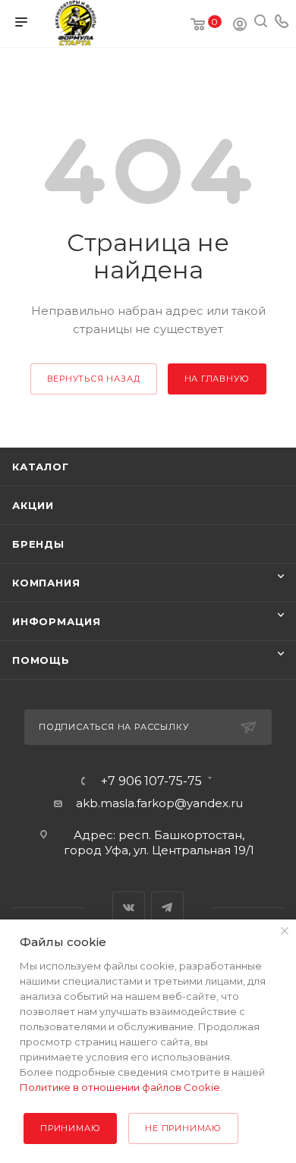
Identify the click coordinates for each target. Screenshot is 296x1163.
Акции (33, 505)
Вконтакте (128, 907)
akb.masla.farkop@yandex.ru (159, 803)
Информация (56, 621)
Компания (46, 583)
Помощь (41, 660)
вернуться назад (93, 378)
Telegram (167, 907)
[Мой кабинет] (240, 26)
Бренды (38, 544)
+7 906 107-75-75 (151, 781)
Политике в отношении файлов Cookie (120, 1087)
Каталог (40, 466)
